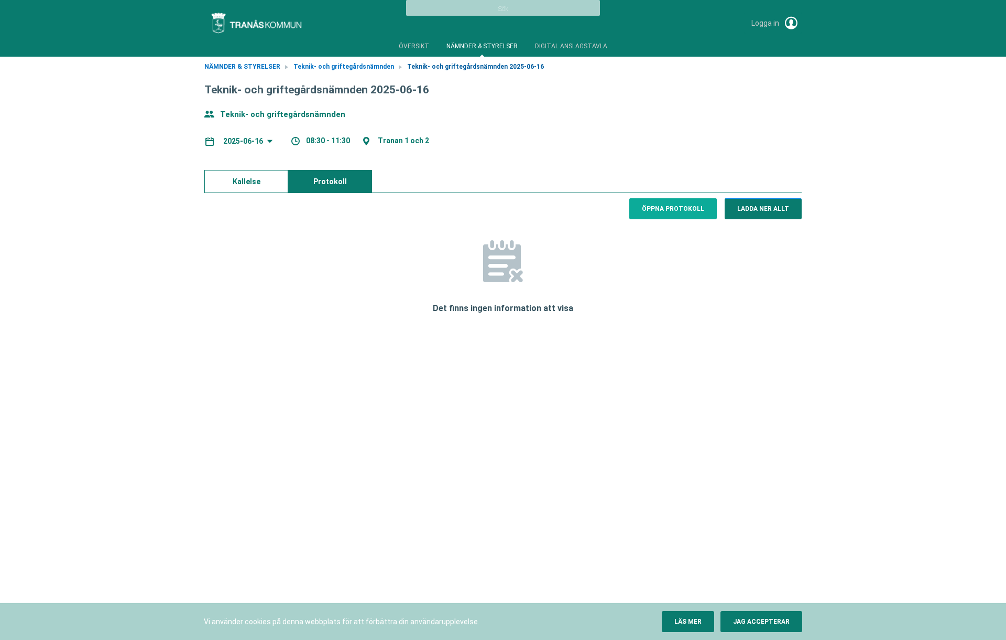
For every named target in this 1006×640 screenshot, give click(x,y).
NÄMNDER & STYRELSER (482, 46)
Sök (503, 9)
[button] (688, 621)
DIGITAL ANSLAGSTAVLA (571, 46)
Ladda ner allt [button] (763, 208)
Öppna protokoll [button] (673, 208)
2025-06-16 (244, 141)
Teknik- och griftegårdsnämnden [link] (343, 66)
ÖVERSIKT (414, 46)
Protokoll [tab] (330, 181)
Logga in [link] (766, 23)
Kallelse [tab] (246, 181)
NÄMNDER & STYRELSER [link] (242, 66)
